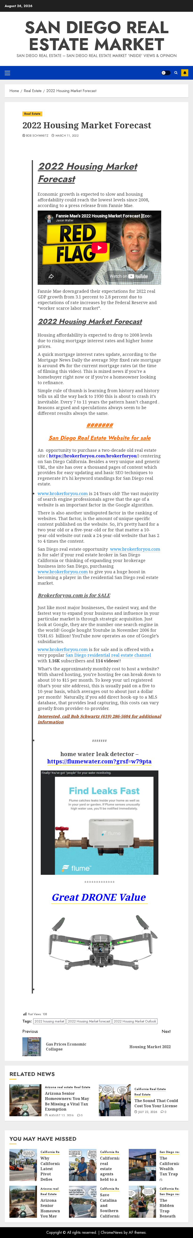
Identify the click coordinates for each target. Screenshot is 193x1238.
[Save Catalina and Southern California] (82, 1202)
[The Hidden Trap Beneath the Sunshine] (142, 1202)
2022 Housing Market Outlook (135, 1021)
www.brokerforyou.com (63, 493)
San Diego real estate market (96, 36)
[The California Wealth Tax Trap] (142, 1165)
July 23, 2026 (147, 1112)
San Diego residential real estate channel (108, 655)
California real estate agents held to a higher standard (110, 1174)
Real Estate (32, 114)
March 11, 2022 (67, 136)
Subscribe (184, 72)
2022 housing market (49, 1021)
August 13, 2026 (61, 1116)
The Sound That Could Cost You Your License (156, 1103)
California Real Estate (150, 1089)
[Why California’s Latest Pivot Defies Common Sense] (23, 1165)
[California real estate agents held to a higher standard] (82, 1165)
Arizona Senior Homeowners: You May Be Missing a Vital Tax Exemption (67, 1101)
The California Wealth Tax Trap (170, 1166)
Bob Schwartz (37, 136)
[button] (7, 73)
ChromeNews (112, 1232)
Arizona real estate (59, 1087)
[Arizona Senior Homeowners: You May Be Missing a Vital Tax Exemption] (25, 1100)
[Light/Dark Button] (166, 72)
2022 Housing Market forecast (89, 1021)
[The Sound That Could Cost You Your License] (115, 1100)
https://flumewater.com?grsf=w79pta (99, 761)
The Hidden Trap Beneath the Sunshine (169, 1213)
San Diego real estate (175, 1152)
